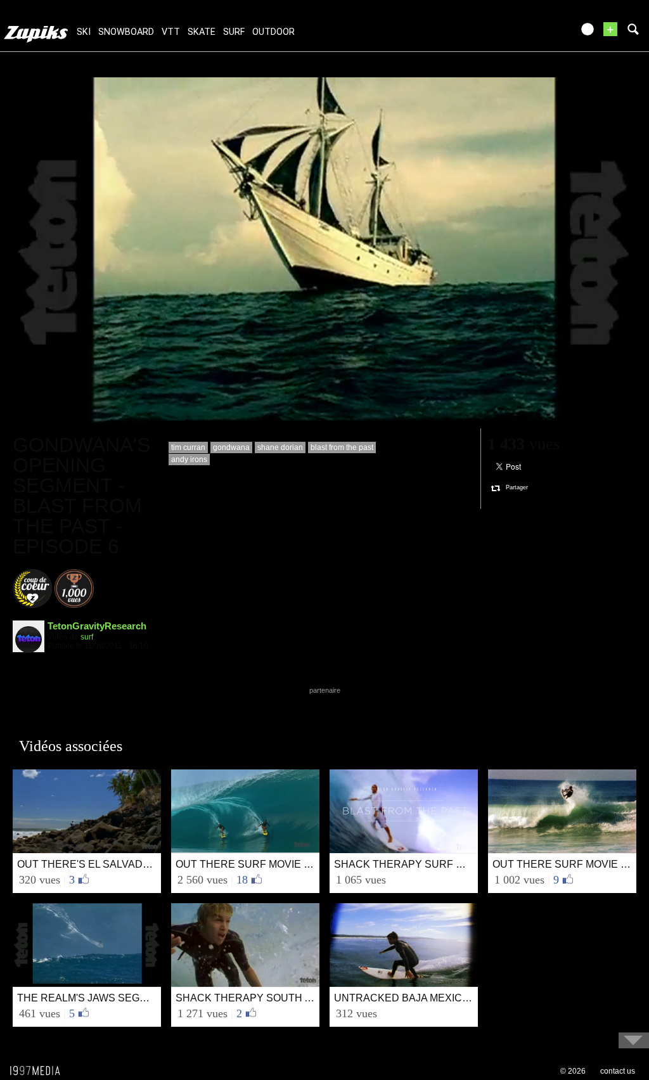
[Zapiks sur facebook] (536, 33)
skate (201, 32)
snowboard (126, 32)
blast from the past (342, 447)
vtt (171, 32)
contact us (617, 1071)
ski (84, 32)
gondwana (231, 447)
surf (234, 32)
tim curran (188, 447)
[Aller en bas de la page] (634, 1040)
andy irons (189, 459)
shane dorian (280, 447)
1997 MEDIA (39, 1071)
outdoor (273, 32)
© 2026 (573, 1071)
